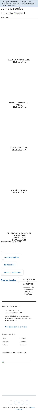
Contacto (23, 345)
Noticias (5, 345)
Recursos (23, 341)
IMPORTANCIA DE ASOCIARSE (28, 281)
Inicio (4, 338)
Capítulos (5, 341)
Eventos (23, 338)
